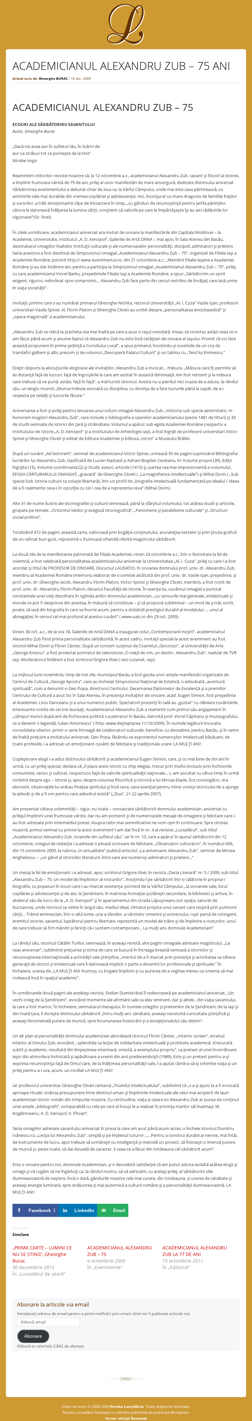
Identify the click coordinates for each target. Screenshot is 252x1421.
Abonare (33, 1336)
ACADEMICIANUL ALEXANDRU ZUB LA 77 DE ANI (194, 1250)
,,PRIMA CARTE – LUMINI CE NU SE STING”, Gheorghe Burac (42, 1254)
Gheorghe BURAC (53, 78)
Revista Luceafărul (126, 1406)
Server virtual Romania (126, 1418)
